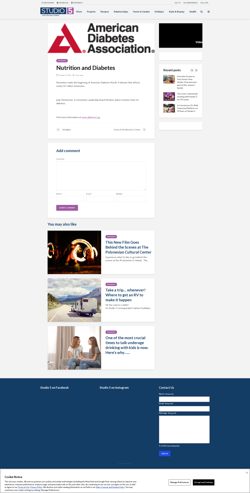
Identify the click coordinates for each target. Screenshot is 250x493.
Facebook (63, 3)
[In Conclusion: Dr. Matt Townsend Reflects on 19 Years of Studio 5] (169, 108)
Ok (247, 472)
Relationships (121, 11)
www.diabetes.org (91, 117)
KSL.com (204, 3)
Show (79, 11)
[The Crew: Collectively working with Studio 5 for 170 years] (169, 96)
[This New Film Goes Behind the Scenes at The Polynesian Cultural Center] (74, 252)
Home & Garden (141, 11)
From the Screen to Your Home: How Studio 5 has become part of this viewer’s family (187, 82)
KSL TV (178, 3)
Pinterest (78, 3)
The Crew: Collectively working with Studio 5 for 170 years (187, 96)
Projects (91, 11)
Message (167, 413)
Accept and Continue (203, 482)
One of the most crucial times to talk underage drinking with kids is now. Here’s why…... (126, 345)
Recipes (105, 11)
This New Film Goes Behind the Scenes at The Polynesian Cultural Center (128, 247)
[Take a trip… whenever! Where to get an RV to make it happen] (74, 300)
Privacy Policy (36, 487)
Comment (60, 159)
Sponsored (62, 61)
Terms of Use (24, 487)
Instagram (49, 3)
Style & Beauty (176, 11)
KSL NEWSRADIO (190, 3)
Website (119, 194)
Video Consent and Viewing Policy (110, 487)
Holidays (159, 11)
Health (192, 11)
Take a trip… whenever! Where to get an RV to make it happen (125, 295)
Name (59, 194)
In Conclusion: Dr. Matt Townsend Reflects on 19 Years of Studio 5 (187, 108)
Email (89, 194)
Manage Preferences (179, 482)
